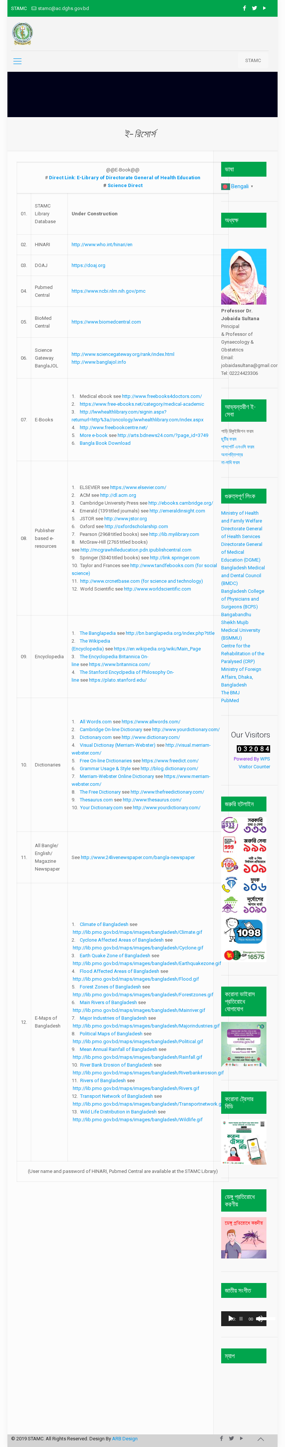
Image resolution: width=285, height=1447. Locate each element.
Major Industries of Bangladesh (113, 1018)
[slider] (260, 1318)
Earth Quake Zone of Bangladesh (115, 955)
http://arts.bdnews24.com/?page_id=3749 (163, 435)
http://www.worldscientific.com (157, 589)
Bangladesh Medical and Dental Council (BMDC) (243, 575)
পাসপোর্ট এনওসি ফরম (238, 447)
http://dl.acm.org (118, 495)
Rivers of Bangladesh (103, 1080)
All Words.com (96, 721)
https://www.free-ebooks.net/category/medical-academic (142, 404)
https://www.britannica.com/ (119, 664)
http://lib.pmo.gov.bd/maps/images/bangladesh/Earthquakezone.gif (147, 963)
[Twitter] (255, 8)
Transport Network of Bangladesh (116, 1096)
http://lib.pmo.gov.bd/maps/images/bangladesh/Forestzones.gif (143, 994)
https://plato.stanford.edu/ (118, 680)
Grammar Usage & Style (105, 768)
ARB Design (125, 1438)
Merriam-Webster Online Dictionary (117, 776)
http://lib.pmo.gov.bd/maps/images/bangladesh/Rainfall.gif (137, 1057)
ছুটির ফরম (229, 439)
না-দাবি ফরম (230, 462)
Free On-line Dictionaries (106, 760)
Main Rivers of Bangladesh (109, 1002)
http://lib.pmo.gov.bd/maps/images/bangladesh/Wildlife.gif (138, 1119)
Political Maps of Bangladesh (111, 1033)
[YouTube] (265, 8)
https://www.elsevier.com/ (138, 487)
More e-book (94, 435)
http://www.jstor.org (125, 518)
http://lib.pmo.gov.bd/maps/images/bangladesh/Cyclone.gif (138, 948)
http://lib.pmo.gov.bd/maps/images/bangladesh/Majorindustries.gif (146, 1026)
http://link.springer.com (175, 557)
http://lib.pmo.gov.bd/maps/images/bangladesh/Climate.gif (137, 932)
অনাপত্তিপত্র (232, 454)
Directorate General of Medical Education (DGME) (241, 552)
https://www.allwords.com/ (151, 721)
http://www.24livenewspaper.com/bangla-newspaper (138, 857)
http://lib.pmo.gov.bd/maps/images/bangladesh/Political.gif (138, 1041)
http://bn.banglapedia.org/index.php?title (170, 633)
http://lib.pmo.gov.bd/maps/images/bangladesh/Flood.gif (136, 979)
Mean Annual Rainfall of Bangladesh (118, 1049)
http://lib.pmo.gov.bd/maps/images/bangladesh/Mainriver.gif (139, 1010)
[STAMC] (22, 34)
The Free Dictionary (100, 792)
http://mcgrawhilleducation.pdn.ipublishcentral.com (136, 550)
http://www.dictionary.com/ (151, 737)
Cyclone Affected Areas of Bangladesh (122, 940)
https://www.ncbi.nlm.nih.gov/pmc (108, 291)
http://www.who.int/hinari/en (102, 244)
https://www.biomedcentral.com (106, 322)
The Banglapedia (98, 633)
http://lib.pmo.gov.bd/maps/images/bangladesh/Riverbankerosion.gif (148, 1072)
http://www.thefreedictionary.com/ (167, 792)
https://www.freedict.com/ (170, 760)
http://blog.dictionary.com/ (169, 768)
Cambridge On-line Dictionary (111, 729)
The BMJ (230, 692)
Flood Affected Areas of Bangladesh (119, 971)
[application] (243, 1318)
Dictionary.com (96, 737)
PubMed (230, 700)
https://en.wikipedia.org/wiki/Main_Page (157, 649)
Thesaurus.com (96, 800)
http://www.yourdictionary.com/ (186, 729)
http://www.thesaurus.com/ (152, 800)
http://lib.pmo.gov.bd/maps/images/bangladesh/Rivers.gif (136, 1088)
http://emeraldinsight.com (177, 511)
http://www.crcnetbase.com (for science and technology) (141, 581)
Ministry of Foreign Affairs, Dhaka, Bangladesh (241, 677)
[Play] (231, 1318)
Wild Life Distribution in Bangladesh (118, 1112)
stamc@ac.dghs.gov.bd (63, 8)
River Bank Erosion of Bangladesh (116, 1065)
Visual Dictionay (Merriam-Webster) (117, 745)
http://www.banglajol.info (99, 362)
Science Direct (125, 185)
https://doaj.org (88, 265)
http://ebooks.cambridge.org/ (180, 503)
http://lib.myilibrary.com (174, 534)
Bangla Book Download (105, 443)
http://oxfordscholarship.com (136, 526)
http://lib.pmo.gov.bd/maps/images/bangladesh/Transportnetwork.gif (149, 1104)
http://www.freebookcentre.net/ (114, 427)
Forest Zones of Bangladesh (110, 987)
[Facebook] (245, 8)
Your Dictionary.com (101, 807)
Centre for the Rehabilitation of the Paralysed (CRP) (242, 653)
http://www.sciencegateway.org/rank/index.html (123, 354)
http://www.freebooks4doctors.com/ (162, 396)
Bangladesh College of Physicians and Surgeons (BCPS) (242, 599)
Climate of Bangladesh (104, 924)
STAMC (253, 60)
